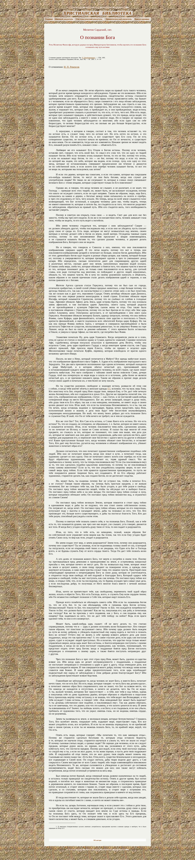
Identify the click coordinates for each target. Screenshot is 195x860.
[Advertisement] (97, 82)
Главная (49, 19)
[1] (109, 388)
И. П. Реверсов (71, 67)
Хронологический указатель (119, 19)
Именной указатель (64, 19)
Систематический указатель (89, 19)
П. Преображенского (88, 57)
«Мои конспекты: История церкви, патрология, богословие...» (97, 7)
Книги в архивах (142, 19)
